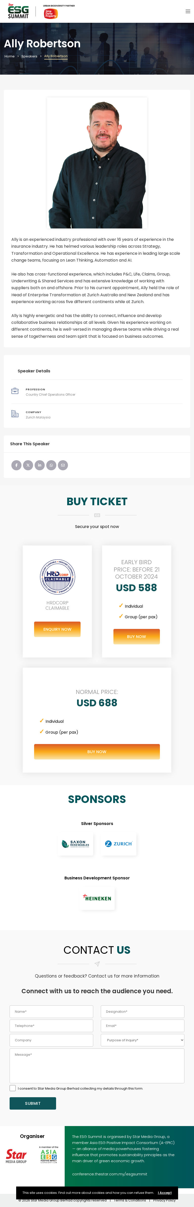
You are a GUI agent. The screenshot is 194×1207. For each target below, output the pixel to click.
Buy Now (136, 637)
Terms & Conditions (130, 1200)
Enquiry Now (57, 629)
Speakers (29, 56)
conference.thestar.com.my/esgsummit (109, 1174)
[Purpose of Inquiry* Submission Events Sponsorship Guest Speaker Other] (142, 1040)
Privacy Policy (164, 1200)
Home (10, 56)
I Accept (165, 1193)
